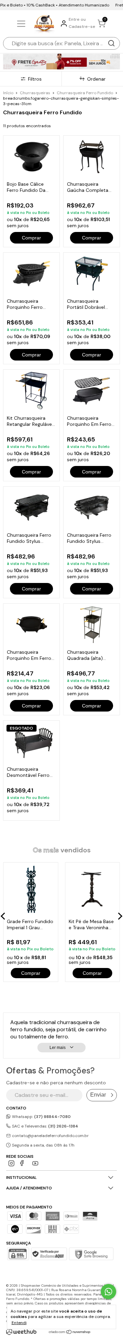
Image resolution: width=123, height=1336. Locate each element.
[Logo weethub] (21, 1331)
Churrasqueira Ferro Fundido (85, 93)
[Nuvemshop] (70, 1332)
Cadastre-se (82, 26)
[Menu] (22, 24)
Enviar (98, 1095)
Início (8, 93)
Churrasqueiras (35, 93)
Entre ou (77, 19)
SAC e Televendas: (44, 1126)
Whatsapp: (41, 1116)
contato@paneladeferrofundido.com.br (50, 1135)
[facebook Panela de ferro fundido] (23, 1163)
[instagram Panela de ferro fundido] (11, 1163)
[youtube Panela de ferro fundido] (35, 1163)
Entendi (19, 1322)
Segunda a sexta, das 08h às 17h (42, 1145)
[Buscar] (111, 43)
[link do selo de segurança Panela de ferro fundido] (49, 1255)
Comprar (31, 237)
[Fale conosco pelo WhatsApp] (108, 1291)
